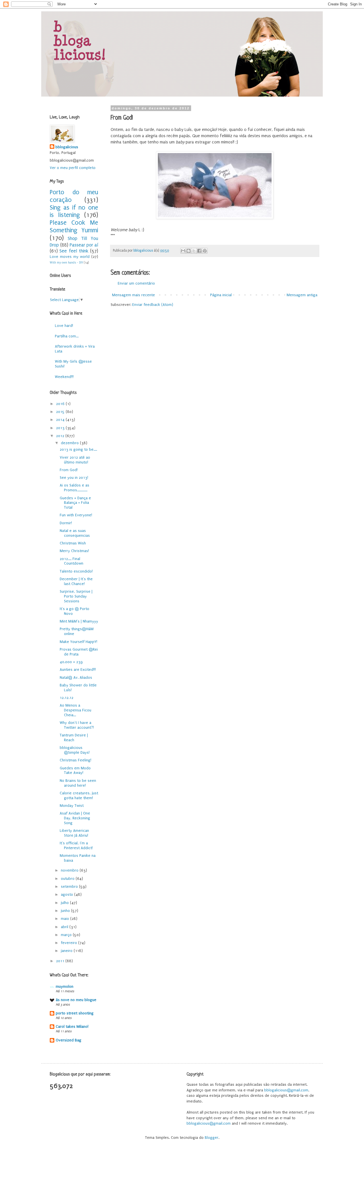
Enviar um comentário (136, 283)
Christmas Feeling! (75, 760)
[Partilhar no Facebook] (199, 251)
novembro (70, 870)
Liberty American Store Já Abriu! (74, 833)
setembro (70, 886)
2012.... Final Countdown (71, 561)
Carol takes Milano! (72, 1026)
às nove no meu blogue (76, 1000)
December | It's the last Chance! (76, 581)
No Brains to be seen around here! (78, 783)
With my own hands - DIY (66, 262)
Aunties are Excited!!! (78, 669)
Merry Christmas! (74, 551)
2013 (61, 428)
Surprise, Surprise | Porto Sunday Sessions (76, 596)
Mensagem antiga (302, 295)
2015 (61, 412)
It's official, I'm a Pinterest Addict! (76, 845)
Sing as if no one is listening (74, 211)
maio (65, 918)
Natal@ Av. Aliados (76, 677)
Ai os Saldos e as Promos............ (74, 487)
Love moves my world (70, 256)
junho (66, 911)
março (67, 935)
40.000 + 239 (71, 662)
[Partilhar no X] (194, 251)
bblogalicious (66, 147)
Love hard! (64, 325)
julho (65, 903)
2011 (60, 961)
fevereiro (69, 943)
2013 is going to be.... (78, 449)
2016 (61, 404)
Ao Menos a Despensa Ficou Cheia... (75, 710)
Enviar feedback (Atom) (152, 304)
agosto (67, 894)
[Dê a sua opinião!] (188, 251)
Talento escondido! (76, 571)
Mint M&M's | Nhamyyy (79, 621)
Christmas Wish (73, 543)
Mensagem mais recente (133, 295)
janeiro (67, 951)
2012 (60, 436)
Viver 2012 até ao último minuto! (75, 459)
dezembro (70, 443)
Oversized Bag (68, 1040)
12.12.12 (66, 698)
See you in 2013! (74, 477)
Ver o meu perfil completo (73, 168)
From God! (69, 470)
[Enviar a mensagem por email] (183, 251)
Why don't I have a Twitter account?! (77, 725)
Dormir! (66, 523)
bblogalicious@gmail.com (286, 1090)
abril (65, 927)
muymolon (64, 986)
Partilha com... (66, 336)
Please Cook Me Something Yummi (74, 226)
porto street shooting (75, 1013)
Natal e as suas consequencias (75, 533)
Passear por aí (84, 245)
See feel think (73, 251)
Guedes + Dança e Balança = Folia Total (75, 503)
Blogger (211, 1137)
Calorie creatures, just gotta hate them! (79, 795)
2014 (61, 419)
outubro (68, 878)
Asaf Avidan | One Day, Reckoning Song (75, 818)
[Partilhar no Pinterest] (205, 251)
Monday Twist (72, 805)
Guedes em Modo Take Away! (75, 770)
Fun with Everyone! (76, 515)
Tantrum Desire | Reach (74, 737)
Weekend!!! (64, 377)
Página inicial (221, 295)
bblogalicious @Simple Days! (75, 750)
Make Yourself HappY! (78, 642)
